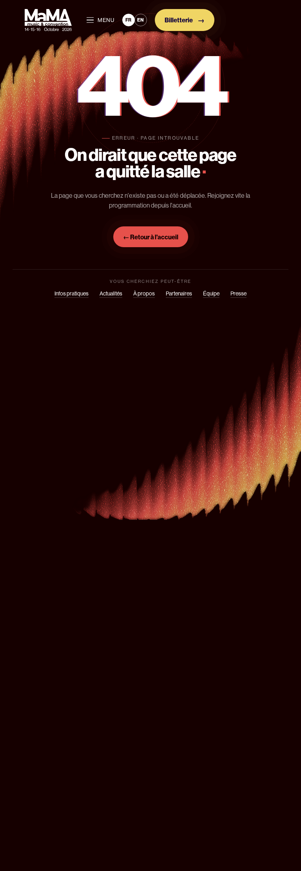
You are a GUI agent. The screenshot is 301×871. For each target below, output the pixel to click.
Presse (238, 293)
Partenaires (179, 293)
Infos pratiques (71, 293)
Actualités (111, 293)
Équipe (211, 293)
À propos (144, 293)
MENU (106, 20)
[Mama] (48, 20)
